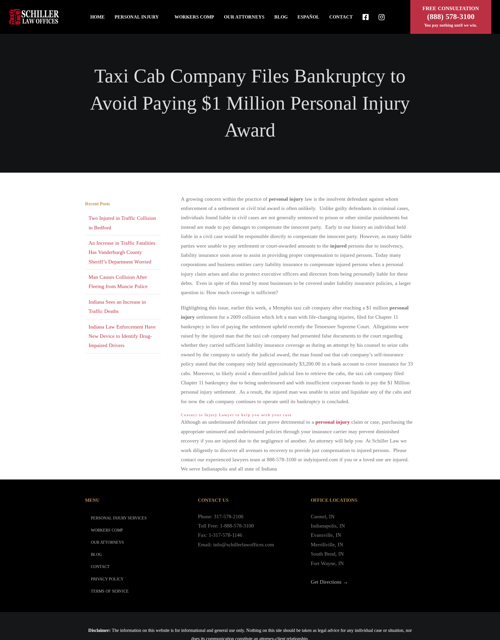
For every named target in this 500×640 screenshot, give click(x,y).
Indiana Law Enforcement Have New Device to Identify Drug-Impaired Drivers (122, 336)
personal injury (332, 422)
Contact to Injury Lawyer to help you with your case (236, 415)
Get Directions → (329, 582)
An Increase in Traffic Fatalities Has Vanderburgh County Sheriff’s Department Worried (122, 252)
